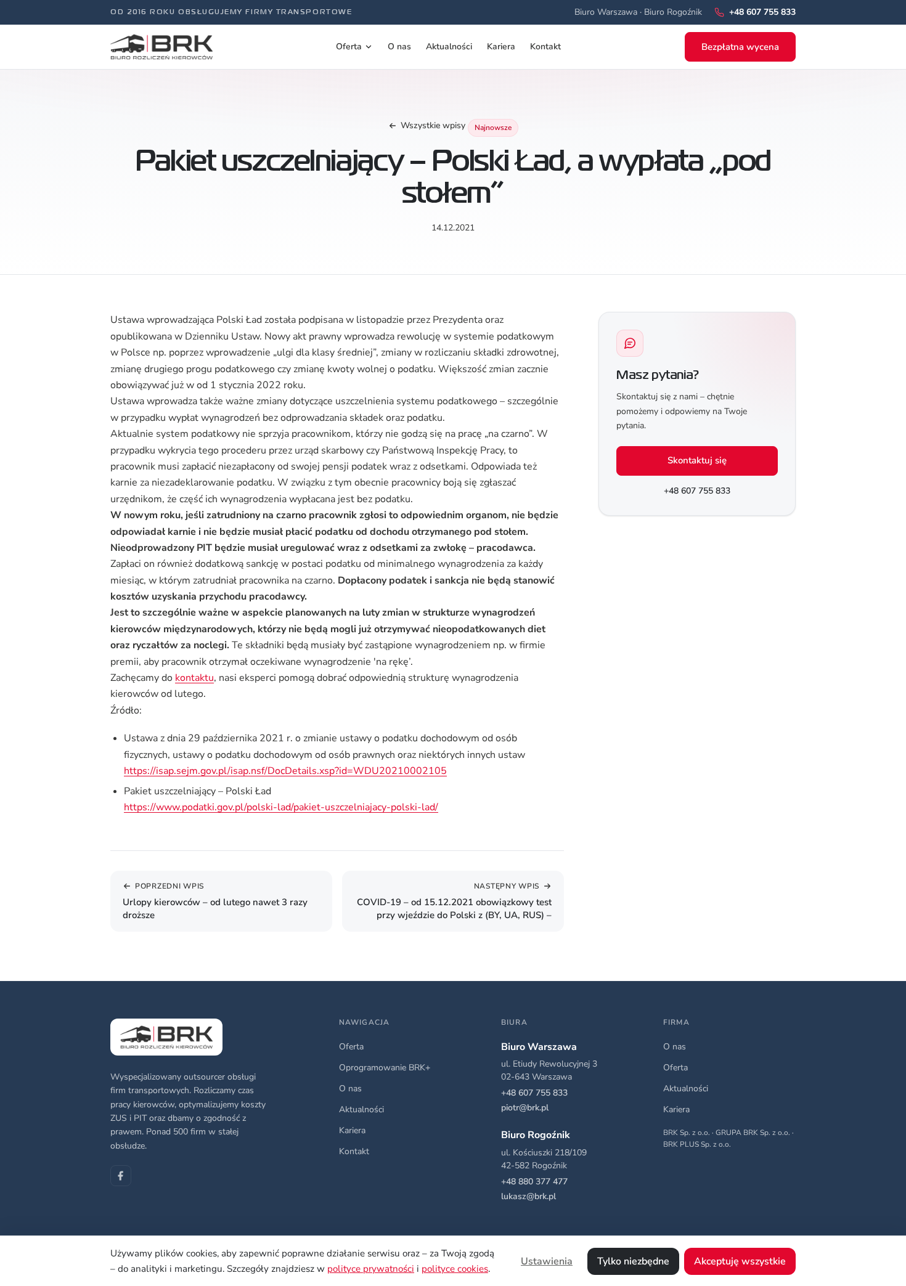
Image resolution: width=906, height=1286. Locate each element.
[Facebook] (120, 1175)
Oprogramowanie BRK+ (384, 1067)
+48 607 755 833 (697, 491)
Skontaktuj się (697, 460)
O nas (399, 46)
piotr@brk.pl (525, 1107)
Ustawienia (547, 1261)
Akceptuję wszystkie (740, 1261)
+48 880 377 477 (534, 1181)
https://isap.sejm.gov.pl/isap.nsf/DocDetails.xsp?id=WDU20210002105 (285, 771)
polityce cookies (455, 1269)
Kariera (501, 46)
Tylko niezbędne (633, 1261)
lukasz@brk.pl (528, 1196)
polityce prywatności (370, 1269)
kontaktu (194, 678)
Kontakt (545, 46)
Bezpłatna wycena (740, 47)
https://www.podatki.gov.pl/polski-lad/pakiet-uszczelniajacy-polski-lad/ (281, 807)
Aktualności (449, 46)
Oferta (349, 46)
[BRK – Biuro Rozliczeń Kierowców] (161, 46)
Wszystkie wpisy (433, 125)
